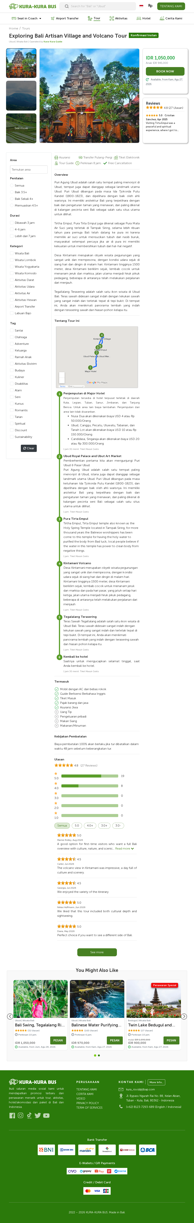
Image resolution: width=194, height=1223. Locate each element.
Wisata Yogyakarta (27, 266)
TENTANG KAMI (171, 6)
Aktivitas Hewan (26, 300)
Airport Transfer (25, 306)
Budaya (20, 370)
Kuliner (19, 377)
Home (13, 28)
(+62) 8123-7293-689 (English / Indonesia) (153, 1107)
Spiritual (20, 423)
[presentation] (10, 1016)
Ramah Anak (23, 357)
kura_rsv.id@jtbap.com (140, 1089)
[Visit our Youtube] (46, 1115)
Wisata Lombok (25, 260)
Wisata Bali (22, 253)
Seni (17, 397)
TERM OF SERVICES (89, 1107)
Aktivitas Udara (24, 286)
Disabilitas (21, 383)
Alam (18, 390)
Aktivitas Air (22, 293)
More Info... (156, 1082)
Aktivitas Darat (24, 280)
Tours (26, 28)
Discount (21, 430)
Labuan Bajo (23, 313)
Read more (123, 848)
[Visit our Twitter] (37, 1115)
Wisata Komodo (26, 273)
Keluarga (21, 350)
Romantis (21, 410)
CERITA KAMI (84, 1094)
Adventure (22, 344)
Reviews (153, 103)
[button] (95, 1055)
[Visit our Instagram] (20, 1115)
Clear (30, 448)
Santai (19, 330)
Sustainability (23, 437)
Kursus (19, 403)
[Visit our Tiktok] (29, 1115)
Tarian (19, 417)
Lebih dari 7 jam (25, 236)
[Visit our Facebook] (12, 1115)
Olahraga (21, 337)
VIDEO (80, 1098)
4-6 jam (20, 229)
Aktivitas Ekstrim (26, 363)
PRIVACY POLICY (87, 1103)
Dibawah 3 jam (25, 223)
